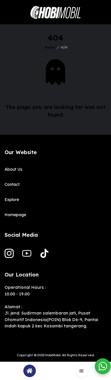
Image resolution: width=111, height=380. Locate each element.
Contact (12, 184)
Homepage (15, 214)
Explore (12, 199)
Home (49, 47)
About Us (13, 169)
